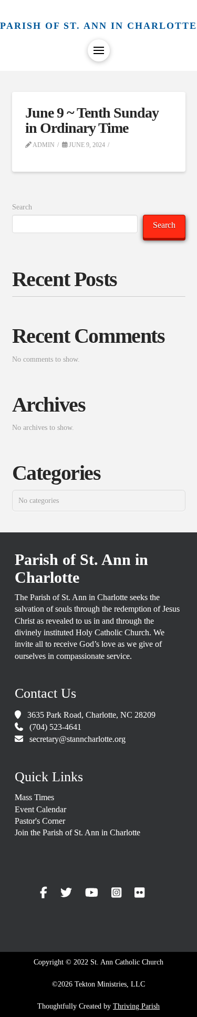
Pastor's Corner (40, 820)
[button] (99, 50)
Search (22, 207)
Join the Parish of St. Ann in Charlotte (77, 832)
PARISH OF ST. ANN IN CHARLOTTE (98, 25)
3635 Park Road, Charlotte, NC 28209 (91, 714)
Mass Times (34, 797)
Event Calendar (40, 809)
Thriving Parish (136, 1006)
